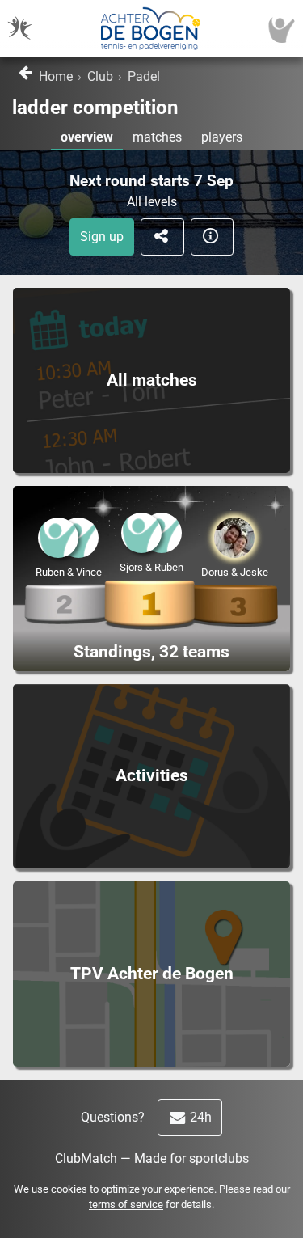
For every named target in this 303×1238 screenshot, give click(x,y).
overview (87, 137)
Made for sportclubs (191, 1158)
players (221, 137)
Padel (144, 76)
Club (100, 76)
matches (157, 137)
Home (56, 76)
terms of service (126, 1204)
